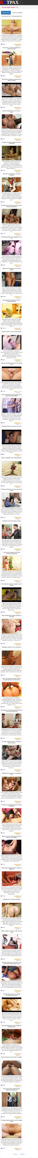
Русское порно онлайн (8, 7)
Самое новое (5, 12)
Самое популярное (17, 12)
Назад (14, 1154)
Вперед (23, 1154)
